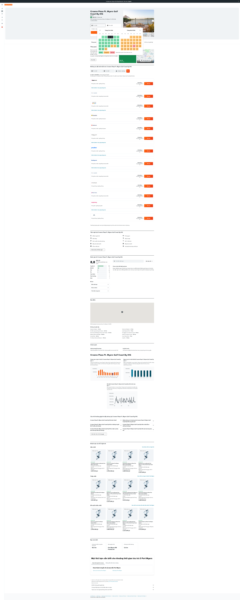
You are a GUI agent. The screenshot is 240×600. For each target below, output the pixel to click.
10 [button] (109, 40)
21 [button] (128, 46)
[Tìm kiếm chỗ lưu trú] (2, 11)
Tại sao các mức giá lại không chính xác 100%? (102, 589)
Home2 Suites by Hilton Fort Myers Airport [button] (146, 522)
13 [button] (125, 43)
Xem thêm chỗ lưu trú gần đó (148, 447)
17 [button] (108, 43)
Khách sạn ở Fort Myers (117, 570)
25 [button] (111, 46)
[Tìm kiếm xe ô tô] (2, 14)
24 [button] (109, 46)
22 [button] (103, 46)
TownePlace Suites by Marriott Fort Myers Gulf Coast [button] (98, 464)
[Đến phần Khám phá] (2, 17)
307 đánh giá (99, 17)
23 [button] (105, 46)
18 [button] (140, 43)
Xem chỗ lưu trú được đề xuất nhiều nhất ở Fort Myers (143, 505)
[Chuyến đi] (2, 23)
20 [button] (118, 43)
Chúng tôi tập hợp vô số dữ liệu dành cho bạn (102, 587)
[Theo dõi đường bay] (2, 20)
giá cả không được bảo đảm (113, 581)
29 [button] (103, 49)
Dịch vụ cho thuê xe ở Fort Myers (99, 570)
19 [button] (114, 43)
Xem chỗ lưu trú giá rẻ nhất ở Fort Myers (145, 476)
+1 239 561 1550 (93, 20)
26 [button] (115, 46)
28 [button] (99, 49)
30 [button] (106, 49)
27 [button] (117, 46)
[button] (238, 1)
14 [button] (128, 43)
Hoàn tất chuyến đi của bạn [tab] (98, 562)
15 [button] (102, 43)
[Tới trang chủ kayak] (8, 4)
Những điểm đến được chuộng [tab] (112, 562)
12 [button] (114, 40)
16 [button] (134, 43)
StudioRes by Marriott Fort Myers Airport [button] (97, 493)
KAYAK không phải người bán (98, 585)
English (129, 1)
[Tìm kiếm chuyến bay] (2, 8)
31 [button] (137, 49)
